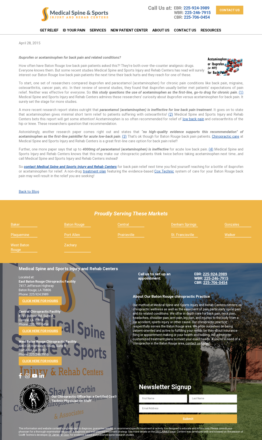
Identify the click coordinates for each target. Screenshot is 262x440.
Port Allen (72, 235)
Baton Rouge (74, 224)
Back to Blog (29, 191)
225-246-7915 (198, 12)
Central (123, 224)
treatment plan (94, 171)
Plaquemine (20, 235)
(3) (124, 136)
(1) (241, 92)
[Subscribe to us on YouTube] (34, 377)
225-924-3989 (196, 8)
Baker (15, 224)
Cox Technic (164, 171)
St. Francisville (182, 235)
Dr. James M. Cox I (59, 434)
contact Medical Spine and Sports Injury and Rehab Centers (70, 167)
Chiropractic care (225, 136)
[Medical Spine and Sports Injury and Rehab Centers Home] (74, 14)
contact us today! (197, 343)
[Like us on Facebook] (20, 377)
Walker (230, 235)
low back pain (193, 119)
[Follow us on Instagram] (27, 377)
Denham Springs (183, 224)
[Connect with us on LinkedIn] (41, 377)
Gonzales (232, 224)
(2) (170, 114)
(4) (211, 149)
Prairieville (126, 235)
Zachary (70, 245)
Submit (188, 419)
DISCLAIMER (162, 431)
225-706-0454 (197, 17)
